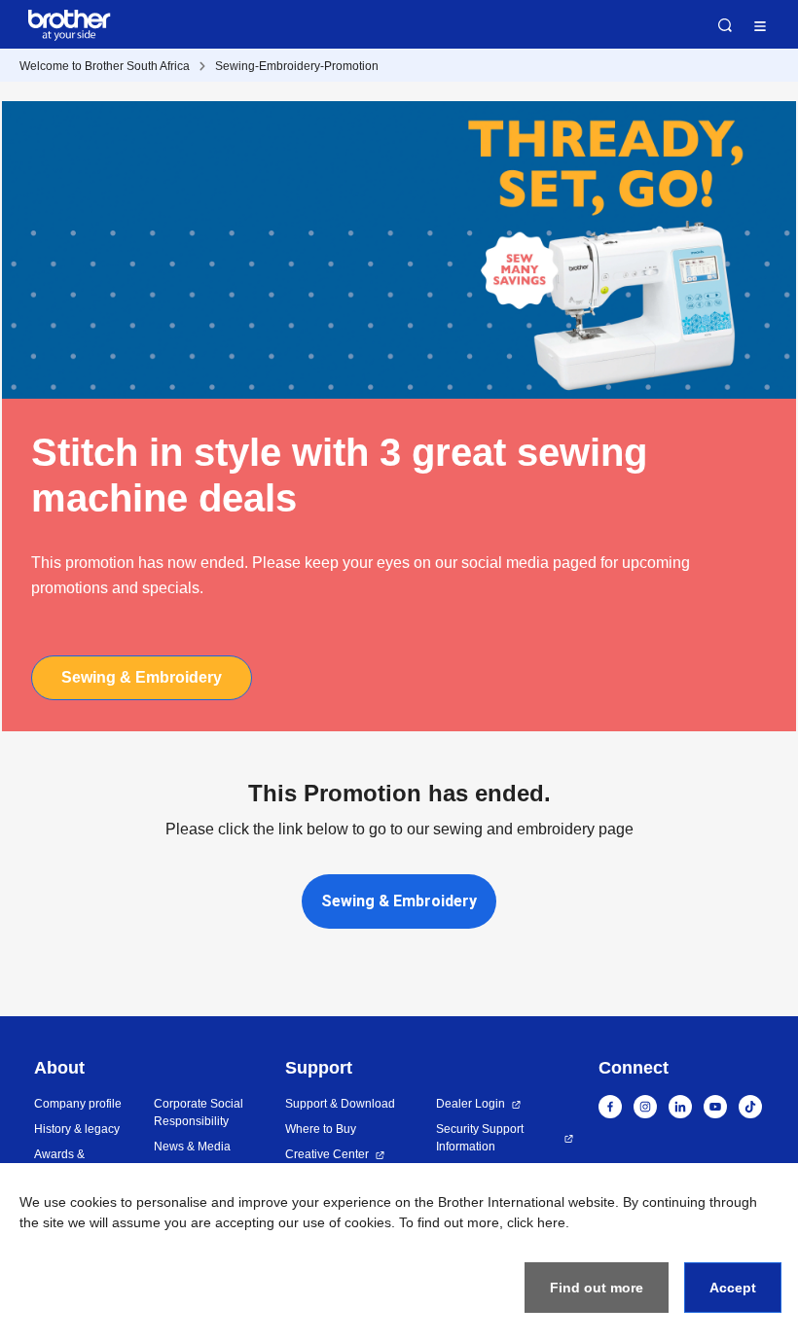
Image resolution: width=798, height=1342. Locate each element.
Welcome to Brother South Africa (104, 66)
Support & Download (340, 1104)
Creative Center (327, 1154)
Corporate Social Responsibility (198, 1112)
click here (536, 1222)
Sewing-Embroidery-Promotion (297, 66)
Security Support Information (480, 1137)
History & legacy (77, 1129)
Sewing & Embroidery (141, 677)
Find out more (596, 1287)
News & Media (192, 1146)
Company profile (78, 1104)
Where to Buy (320, 1129)
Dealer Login (470, 1104)
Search (725, 25)
